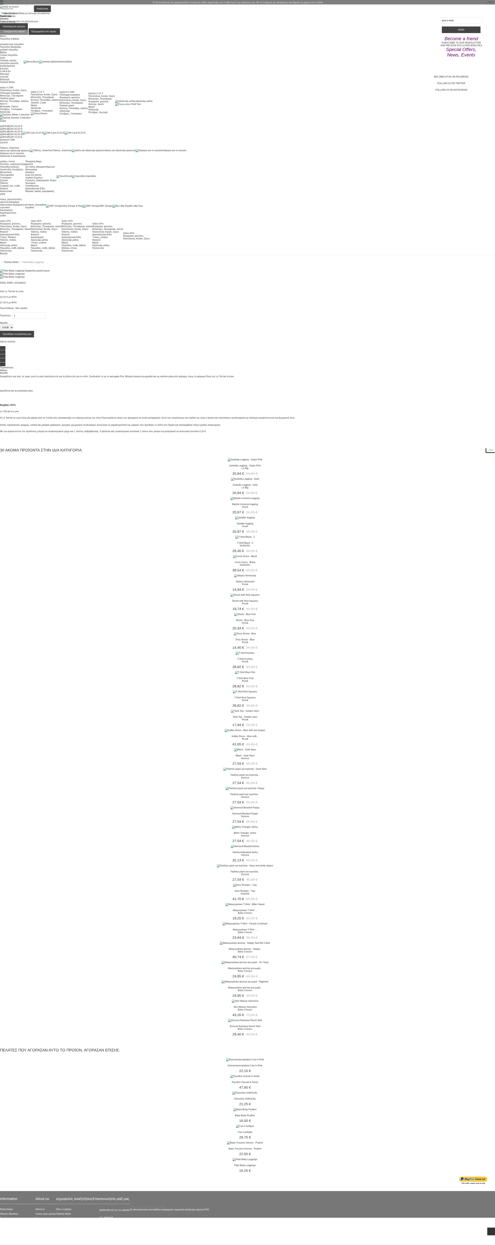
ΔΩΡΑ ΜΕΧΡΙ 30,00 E (11, 129)
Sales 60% (128, 233)
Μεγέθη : (4, 323)
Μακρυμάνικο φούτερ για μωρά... (245, 968)
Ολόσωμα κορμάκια (10, 93)
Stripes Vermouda (245, 581)
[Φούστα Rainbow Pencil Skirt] (245, 1020)
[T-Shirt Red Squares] (245, 691)
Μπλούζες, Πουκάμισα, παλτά (15, 229)
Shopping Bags (33, 161)
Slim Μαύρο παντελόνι (245, 1007)
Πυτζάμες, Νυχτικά (98, 112)
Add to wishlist (7, 341)
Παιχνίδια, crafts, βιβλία (12, 248)
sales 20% (5, 221)
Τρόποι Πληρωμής (9, 1237)
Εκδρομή (4, 79)
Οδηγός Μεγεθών (9, 1214)
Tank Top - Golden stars (245, 717)
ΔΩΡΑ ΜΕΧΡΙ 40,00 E (11, 131)
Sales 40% (67, 221)
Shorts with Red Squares (245, 601)
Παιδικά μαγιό (7, 98)
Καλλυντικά (6, 191)
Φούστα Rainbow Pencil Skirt (245, 1026)
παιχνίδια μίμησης (9, 63)
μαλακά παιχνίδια (9, 49)
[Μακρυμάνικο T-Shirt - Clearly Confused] (245, 923)
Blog (37, 1218)
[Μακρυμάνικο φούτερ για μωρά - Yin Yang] (245, 962)
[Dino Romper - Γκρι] (245, 885)
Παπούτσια (6, 250)
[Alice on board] (9, 6)
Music (36, 61)
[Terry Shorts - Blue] (245, 633)
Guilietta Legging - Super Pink (245, 465)
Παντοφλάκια (7, 175)
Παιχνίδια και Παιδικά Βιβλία (70, 1232)
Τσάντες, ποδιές (8, 240)
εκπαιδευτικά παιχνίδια (12, 44)
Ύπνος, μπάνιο (38, 242)
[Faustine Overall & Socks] (245, 1076)
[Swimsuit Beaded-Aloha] (245, 846)
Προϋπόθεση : (7, 308)
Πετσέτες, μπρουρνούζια (12, 164)
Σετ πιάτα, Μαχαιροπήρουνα (40, 167)
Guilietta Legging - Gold (245, 485)
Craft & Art (5, 71)
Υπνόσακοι (5, 177)
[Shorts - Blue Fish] (245, 614)
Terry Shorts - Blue (245, 639)
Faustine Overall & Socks (245, 1082)
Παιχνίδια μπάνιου (9, 167)
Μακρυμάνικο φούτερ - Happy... (245, 949)
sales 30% (36, 221)
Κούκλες (4, 68)
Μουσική (4, 74)
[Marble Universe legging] (244, 498)
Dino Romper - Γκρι (245, 891)
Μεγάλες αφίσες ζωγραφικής (39, 191)
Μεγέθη (4, 373)
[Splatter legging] (245, 517)
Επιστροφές (6, 1232)
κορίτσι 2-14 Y (95, 93)
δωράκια (29, 207)
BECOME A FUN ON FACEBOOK (451, 76)
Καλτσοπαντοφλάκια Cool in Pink (245, 1065)
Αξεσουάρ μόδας (8, 245)
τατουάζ (4, 76)
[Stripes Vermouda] (245, 575)
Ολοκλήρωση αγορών (14, 26)
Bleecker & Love (64, 1227)
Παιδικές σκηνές (8, 60)
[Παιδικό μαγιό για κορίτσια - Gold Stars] (245, 769)
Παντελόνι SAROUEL (245, 1098)
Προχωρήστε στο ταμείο (43, 31)
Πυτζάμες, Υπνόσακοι (11, 109)
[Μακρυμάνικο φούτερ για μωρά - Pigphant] (245, 981)
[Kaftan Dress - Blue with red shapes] (245, 730)
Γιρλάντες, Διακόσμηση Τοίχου (40, 180)
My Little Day (136, 206)
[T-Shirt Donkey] (245, 653)
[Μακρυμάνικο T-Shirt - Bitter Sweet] (245, 904)
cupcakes (5, 207)
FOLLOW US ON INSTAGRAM (451, 90)
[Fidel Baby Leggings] (12, 273)
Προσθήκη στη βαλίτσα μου (17, 334)
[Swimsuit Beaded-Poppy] (244, 807)
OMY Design (106, 206)
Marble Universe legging (245, 504)
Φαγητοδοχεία (63, 1218)
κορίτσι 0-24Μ (67, 92)
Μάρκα (3, 370)
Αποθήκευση (32, 185)
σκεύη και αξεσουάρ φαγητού (15, 150)
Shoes (44, 113)
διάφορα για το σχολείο (12, 153)
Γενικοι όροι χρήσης (45, 1214)
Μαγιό (34, 105)
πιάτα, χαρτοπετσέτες (11, 199)
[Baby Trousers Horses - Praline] (245, 1142)
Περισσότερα (6, 367)
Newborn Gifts (7, 139)
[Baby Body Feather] (245, 1109)
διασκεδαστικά (7, 66)
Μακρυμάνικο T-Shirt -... (245, 910)
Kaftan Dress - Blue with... (245, 736)
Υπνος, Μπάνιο (8, 237)
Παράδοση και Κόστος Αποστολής (17, 1227)
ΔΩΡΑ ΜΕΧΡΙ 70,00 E (11, 137)
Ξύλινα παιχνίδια (8, 55)
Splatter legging (245, 523)
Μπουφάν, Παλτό (9, 106)
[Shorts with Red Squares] (245, 595)
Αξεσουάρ (5, 112)
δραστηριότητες (8, 213)
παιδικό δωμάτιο (34, 177)
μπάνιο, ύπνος (7, 161)
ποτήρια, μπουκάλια (35, 204)
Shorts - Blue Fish (245, 620)
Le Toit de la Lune (14, 291)
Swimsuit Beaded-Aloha (245, 852)
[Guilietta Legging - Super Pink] (245, 459)
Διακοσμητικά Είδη (35, 188)
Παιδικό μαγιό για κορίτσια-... (245, 794)
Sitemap (4, 1241)
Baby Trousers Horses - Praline (245, 1148)
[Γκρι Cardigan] (245, 1126)
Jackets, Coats (38, 102)
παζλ (2, 57)
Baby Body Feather (245, 1115)
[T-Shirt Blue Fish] (245, 672)
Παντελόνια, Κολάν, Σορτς (13, 90)
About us (40, 1209)
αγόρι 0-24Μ (6, 87)
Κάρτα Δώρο (6, 1209)
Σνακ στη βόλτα (33, 175)
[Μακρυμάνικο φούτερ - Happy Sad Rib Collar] (245, 943)
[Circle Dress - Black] (245, 556)
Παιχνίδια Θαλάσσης (10, 47)
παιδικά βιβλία (64, 61)
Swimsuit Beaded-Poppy (245, 813)
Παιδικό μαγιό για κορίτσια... (245, 775)
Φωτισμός (30, 183)
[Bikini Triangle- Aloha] (245, 827)
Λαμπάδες (91, 176)
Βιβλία (3, 52)
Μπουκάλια (31, 169)
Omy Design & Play (72, 206)
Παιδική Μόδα (63, 1214)
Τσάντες (4, 183)
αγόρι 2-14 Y (37, 91)
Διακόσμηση (37, 237)
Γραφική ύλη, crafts (10, 185)
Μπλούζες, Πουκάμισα (11, 95)
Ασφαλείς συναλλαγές (11, 1223)
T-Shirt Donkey (245, 659)
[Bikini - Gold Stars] (245, 749)
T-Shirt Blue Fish (245, 678)
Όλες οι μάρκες (64, 1209)
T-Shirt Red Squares (245, 697)
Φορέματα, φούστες (70, 97)
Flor (122, 376)
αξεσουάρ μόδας (144, 101)
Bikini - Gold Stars (245, 755)
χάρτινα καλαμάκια (9, 202)
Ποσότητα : (6, 315)
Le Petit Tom (134, 104)
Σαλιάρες (30, 172)
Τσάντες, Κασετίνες (9, 148)
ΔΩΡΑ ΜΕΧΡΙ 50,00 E (11, 134)
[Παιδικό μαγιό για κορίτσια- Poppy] (245, 788)
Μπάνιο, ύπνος (69, 248)
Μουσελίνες (6, 172)
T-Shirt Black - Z (245, 543)
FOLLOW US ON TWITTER (451, 83)
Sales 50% (98, 223)
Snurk (69, 176)
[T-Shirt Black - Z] (245, 537)
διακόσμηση (6, 210)
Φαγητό (4, 188)
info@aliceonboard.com (112, 1224)
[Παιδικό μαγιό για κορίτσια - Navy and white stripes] (245, 865)
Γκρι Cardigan (245, 1132)
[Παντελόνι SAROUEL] (245, 1092)
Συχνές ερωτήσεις (9, 1218)
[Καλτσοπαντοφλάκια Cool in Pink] (245, 1059)
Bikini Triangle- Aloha (245, 833)
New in (3, 103)
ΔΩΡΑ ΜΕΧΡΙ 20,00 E (11, 126)
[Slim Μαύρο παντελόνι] (245, 1001)
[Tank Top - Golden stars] (245, 711)
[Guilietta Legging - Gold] (245, 479)
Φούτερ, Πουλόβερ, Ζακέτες (14, 101)
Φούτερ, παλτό (96, 104)
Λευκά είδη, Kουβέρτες (11, 169)
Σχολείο (4, 180)
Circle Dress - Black (245, 562)
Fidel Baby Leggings (245, 1165)
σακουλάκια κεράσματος (12, 204)
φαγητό (29, 164)
